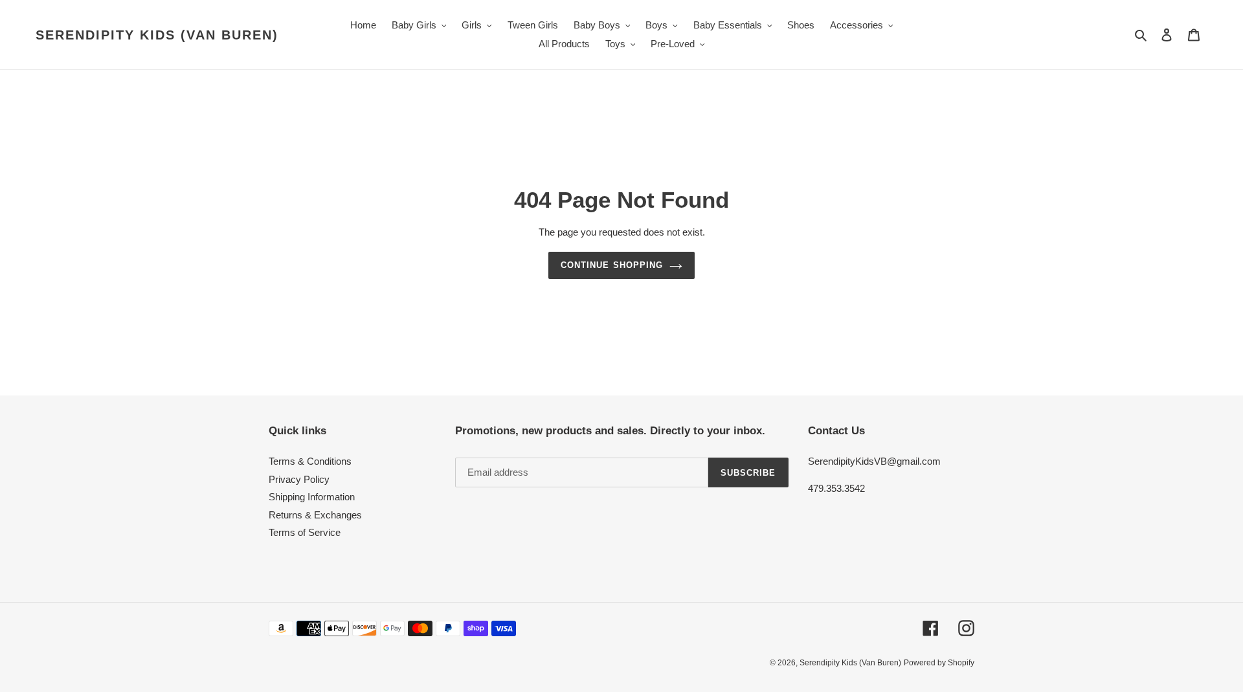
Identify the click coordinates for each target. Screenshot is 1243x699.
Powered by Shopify (939, 662)
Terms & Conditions (310, 461)
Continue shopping (612, 265)
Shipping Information (312, 496)
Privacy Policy (299, 479)
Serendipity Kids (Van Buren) (157, 35)
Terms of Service (305, 532)
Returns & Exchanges (315, 514)
